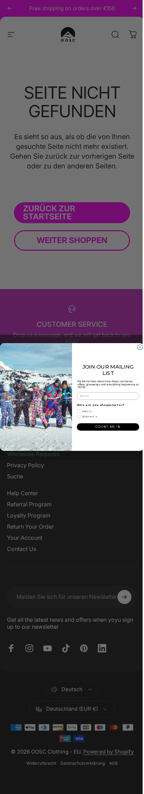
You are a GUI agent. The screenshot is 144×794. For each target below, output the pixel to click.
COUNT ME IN (107, 427)
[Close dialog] (140, 347)
